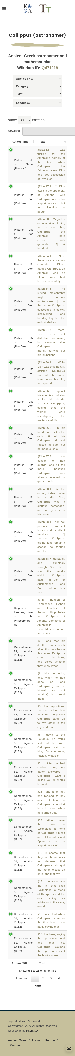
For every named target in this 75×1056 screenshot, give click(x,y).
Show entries (26, 120)
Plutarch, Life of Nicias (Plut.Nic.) (23, 164)
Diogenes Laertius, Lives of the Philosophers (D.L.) (23, 616)
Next (38, 985)
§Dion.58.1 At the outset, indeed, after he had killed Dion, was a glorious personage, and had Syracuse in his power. (51, 501)
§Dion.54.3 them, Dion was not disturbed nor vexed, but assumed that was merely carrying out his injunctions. (51, 342)
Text (42, 141)
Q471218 (50, 68)
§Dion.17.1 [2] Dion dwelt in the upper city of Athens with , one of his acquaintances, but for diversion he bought (51, 199)
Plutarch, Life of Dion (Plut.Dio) (23, 199)
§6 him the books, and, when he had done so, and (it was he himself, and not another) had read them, (51, 686)
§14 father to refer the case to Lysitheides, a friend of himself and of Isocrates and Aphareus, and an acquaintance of (51, 833)
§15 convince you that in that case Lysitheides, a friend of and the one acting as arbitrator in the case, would (51, 894)
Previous (22, 978)
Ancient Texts (17, 1040)
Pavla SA (32, 1030)
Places (36, 1040)
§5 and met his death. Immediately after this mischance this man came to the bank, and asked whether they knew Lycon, (51, 653)
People (50, 1040)
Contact (15, 1045)
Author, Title (20, 141)
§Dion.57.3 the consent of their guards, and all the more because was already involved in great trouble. (51, 469)
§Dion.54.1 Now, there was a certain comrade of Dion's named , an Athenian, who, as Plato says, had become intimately (51, 268)
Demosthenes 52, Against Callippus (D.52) (23, 653)
